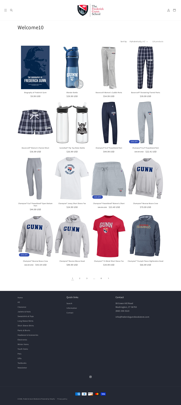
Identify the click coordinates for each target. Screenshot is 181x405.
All (19, 302)
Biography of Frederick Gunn (35, 93)
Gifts (20, 358)
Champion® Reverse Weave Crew (145, 203)
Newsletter (22, 367)
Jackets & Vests (24, 311)
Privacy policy (62, 399)
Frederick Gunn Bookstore (32, 399)
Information (72, 308)
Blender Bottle (72, 93)
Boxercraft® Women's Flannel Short (35, 148)
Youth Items (23, 349)
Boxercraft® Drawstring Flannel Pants (145, 93)
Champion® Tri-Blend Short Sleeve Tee (109, 261)
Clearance (22, 307)
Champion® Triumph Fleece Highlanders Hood (145, 261)
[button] (5, 10)
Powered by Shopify (48, 399)
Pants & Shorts (24, 330)
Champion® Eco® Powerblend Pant (109, 148)
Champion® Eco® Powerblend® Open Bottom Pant (35, 204)
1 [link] (72, 278)
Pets (19, 353)
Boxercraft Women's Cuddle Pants (109, 93)
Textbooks (22, 363)
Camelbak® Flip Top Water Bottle (72, 148)
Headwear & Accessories (28, 335)
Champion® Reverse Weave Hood (72, 261)
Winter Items (23, 344)
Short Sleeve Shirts (26, 325)
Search (69, 303)
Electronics (22, 339)
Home (20, 297)
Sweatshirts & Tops (26, 316)
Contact (70, 312)
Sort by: (124, 41)
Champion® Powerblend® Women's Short (109, 203)
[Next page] (108, 278)
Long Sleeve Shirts (25, 321)
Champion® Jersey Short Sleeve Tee (72, 203)
